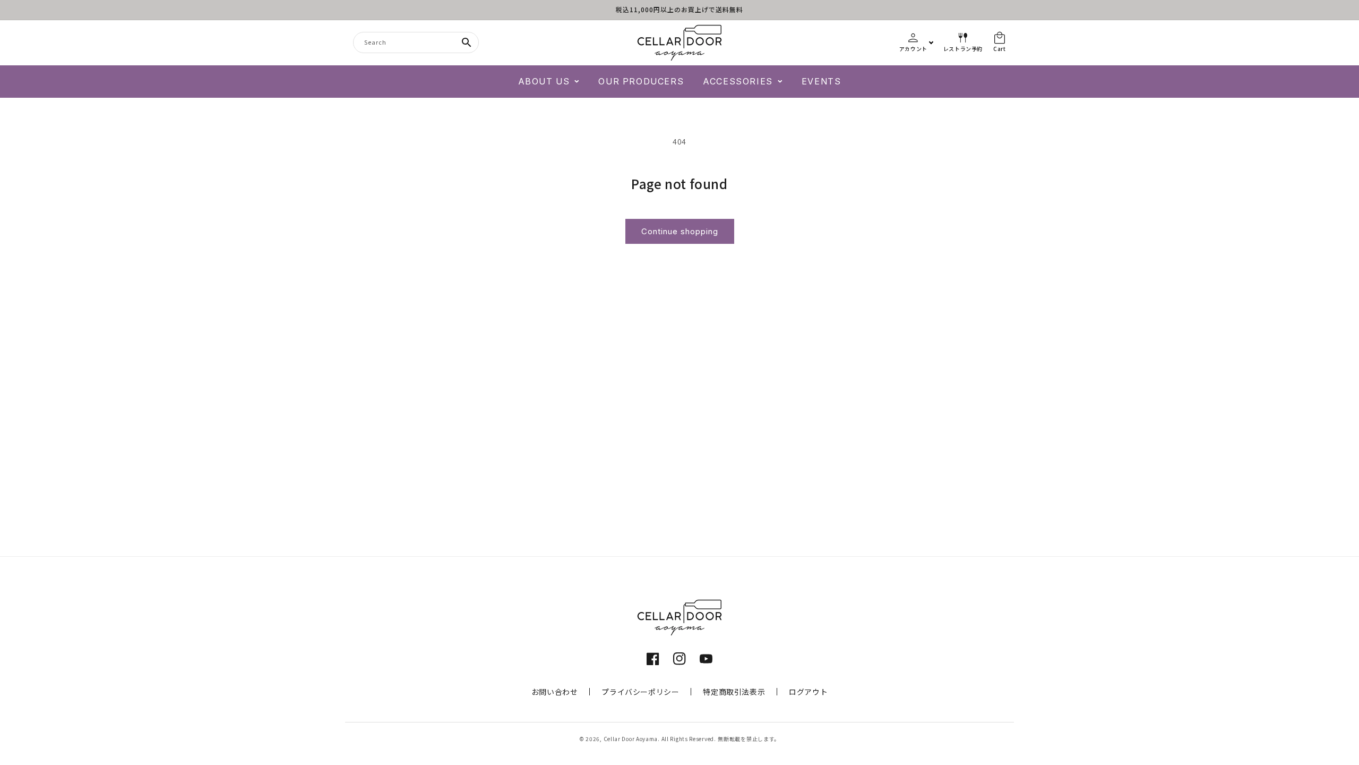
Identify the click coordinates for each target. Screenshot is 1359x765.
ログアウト (808, 691)
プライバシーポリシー (640, 691)
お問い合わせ (554, 691)
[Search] (466, 42)
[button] (549, 81)
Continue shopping (679, 231)
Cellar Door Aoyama (631, 739)
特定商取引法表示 (734, 691)
